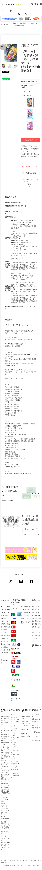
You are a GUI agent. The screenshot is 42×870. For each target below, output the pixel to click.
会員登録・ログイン (26, 710)
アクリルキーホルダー (15, 743)
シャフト (3, 836)
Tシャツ (13, 730)
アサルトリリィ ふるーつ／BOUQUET (5, 762)
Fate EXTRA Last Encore (5, 798)
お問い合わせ (36, 740)
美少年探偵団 (5, 742)
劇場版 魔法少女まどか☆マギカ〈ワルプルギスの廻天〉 (5, 720)
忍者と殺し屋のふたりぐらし (5, 847)
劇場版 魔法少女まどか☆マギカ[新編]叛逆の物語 (5, 755)
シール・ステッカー (15, 756)
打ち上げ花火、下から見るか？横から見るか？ (5, 811)
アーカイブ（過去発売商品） (15, 775)
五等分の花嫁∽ (5, 842)
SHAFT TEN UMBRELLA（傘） (15, 763)
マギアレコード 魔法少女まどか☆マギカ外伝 (5, 748)
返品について (36, 725)
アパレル (14, 728)
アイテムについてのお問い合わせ (30, 180)
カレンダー (14, 767)
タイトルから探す (5, 710)
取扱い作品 (34, 4)
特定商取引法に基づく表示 (18, 860)
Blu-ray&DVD (15, 717)
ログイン (24, 719)
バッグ (13, 733)
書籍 (12, 715)
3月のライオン (5, 806)
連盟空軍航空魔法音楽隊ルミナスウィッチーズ (5, 737)
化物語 (3, 801)
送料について (36, 719)
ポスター (14, 726)
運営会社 (4, 860)
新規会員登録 (25, 716)
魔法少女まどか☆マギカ (5, 780)
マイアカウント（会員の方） (25, 725)
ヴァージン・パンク (5, 727)
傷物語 (3, 803)
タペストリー (15, 719)
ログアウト (24, 721)
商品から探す (8, 24)
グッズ (13, 735)
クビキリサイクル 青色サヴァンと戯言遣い (5, 827)
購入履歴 (24, 734)
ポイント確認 (25, 736)
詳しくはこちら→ (15, 699)
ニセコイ (3, 816)
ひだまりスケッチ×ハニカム (5, 772)
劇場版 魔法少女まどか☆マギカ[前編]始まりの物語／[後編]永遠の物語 (5, 787)
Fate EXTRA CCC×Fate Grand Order (5, 820)
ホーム (2, 24)
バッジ (13, 759)
